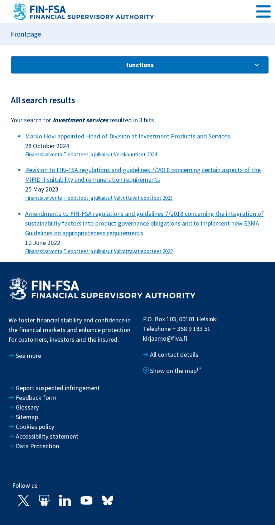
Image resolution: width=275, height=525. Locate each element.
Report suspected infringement (58, 388)
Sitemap (27, 417)
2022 (168, 251)
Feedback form (36, 397)
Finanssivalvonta (43, 154)
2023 (168, 197)
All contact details (174, 354)
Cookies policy (35, 426)
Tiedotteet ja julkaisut (88, 154)
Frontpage (26, 34)
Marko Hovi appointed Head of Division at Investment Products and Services (127, 136)
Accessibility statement (47, 436)
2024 (152, 154)
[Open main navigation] (263, 11)
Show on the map (173, 370)
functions (140, 65)
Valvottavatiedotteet (137, 197)
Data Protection (37, 446)
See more (28, 355)
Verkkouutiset (130, 154)
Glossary (27, 407)
